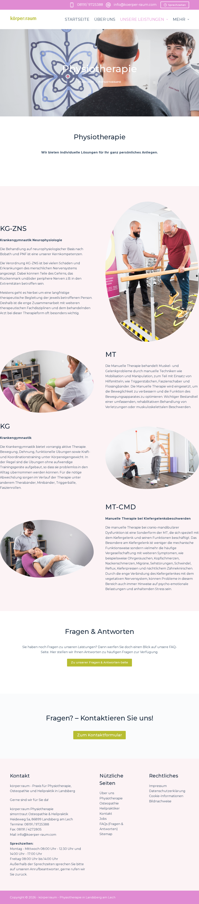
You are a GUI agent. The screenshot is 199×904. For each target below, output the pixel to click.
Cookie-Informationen (166, 796)
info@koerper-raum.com (135, 5)
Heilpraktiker (110, 808)
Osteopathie (110, 803)
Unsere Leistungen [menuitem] (142, 19)
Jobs (103, 819)
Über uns (107, 793)
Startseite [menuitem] (77, 19)
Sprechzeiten (177, 4)
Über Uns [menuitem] (104, 19)
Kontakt (106, 814)
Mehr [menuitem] (179, 19)
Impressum (158, 786)
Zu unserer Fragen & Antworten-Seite (99, 662)
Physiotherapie (111, 798)
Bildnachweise (160, 801)
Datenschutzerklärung (167, 791)
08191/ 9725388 (90, 5)
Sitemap (106, 834)
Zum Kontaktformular (99, 735)
